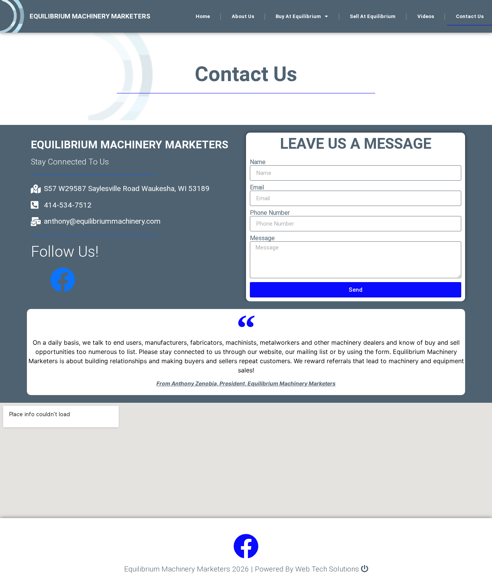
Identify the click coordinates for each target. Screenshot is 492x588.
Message (262, 238)
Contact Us (470, 16)
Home (203, 16)
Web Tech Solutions (327, 569)
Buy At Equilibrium (298, 16)
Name (258, 162)
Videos (425, 16)
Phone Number (270, 213)
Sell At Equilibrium (373, 16)
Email (257, 187)
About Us (243, 16)
